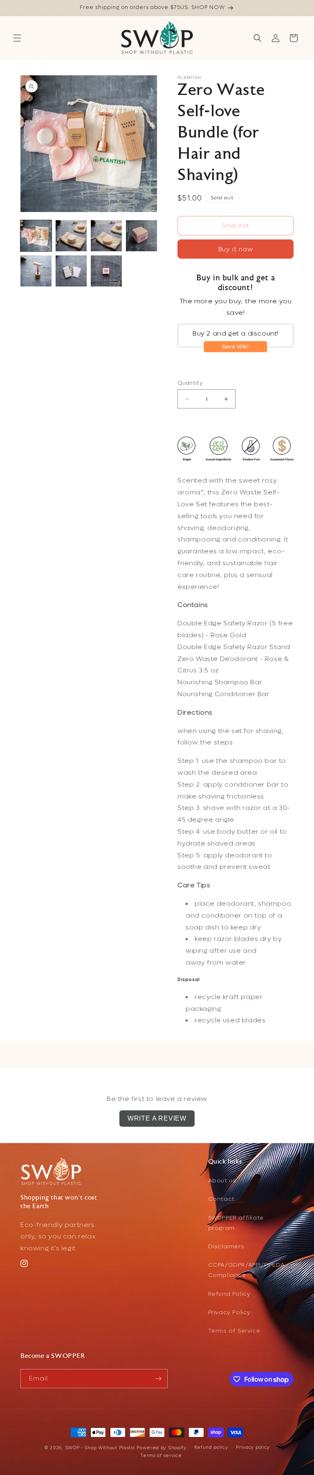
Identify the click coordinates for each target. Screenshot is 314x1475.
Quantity (189, 382)
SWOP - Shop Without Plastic (100, 1448)
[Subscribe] (158, 1378)
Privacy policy (253, 1447)
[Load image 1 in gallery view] (36, 235)
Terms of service (161, 1455)
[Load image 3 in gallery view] (106, 235)
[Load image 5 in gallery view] (36, 270)
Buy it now (235, 249)
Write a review (157, 1118)
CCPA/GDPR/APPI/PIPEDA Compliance (246, 1270)
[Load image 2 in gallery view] (71, 235)
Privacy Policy (229, 1312)
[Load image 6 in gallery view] (71, 270)
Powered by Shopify (161, 1448)
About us (222, 1180)
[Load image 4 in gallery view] (141, 235)
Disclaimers (226, 1246)
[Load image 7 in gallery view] (106, 270)
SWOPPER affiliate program (236, 1223)
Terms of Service (234, 1331)
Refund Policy (229, 1294)
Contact (221, 1199)
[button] (17, 38)
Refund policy (211, 1447)
